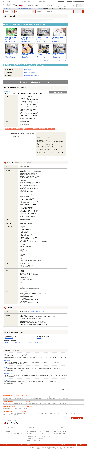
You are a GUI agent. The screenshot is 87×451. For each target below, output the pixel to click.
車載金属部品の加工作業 (9, 373)
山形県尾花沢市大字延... (10, 57)
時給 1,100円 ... (24, 39)
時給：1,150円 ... (9, 39)
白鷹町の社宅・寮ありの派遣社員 (31, 75)
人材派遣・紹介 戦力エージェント (60, 431)
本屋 (33, 403)
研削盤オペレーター (8, 380)
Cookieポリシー (53, 444)
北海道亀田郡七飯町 (25, 41)
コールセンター (10, 403)
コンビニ (57, 403)
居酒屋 (44, 403)
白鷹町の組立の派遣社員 (29, 72)
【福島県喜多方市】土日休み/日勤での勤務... (11, 38)
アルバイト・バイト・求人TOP (9, 8)
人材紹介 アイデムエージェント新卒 (35, 438)
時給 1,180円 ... (55, 39)
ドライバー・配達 (53, 398)
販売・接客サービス (7, 396)
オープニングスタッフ (35, 413)
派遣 (51, 413)
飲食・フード (15, 396)
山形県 (25, 8)
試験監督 (16, 403)
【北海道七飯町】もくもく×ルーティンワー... (27, 38)
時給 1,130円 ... (24, 56)
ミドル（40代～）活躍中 (8, 413)
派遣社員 (39, 338)
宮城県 (15, 408)
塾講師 (53, 403)
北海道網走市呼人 (56, 41)
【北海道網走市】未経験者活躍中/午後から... (59, 38)
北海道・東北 (20, 8)
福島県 (27, 408)
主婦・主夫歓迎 (18, 413)
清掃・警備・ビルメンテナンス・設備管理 (26, 398)
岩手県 (12, 408)
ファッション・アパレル (33, 396)
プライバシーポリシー (44, 444)
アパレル (40, 403)
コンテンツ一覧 (6, 414)
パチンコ (49, 403)
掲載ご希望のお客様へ (79, 1)
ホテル (70, 403)
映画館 (36, 403)
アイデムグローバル (31, 429)
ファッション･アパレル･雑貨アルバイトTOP (13, 433)
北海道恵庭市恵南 (25, 57)
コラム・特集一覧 (14, 414)
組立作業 (6, 367)
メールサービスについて (71, 444)
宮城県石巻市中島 (40, 41)
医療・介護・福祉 (12, 398)
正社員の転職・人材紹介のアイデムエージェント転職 (38, 436)
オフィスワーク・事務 (44, 396)
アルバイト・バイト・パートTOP (11, 429)
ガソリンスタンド (64, 403)
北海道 (4, 408)
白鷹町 (29, 8)
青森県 (8, 408)
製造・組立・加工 (9, 338)
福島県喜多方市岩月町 (10, 41)
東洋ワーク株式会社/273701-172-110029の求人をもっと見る (53, 61)
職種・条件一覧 (76, 413)
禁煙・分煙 (17, 342)
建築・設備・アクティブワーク (42, 398)
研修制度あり (45, 342)
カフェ (4, 403)
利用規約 (29, 444)
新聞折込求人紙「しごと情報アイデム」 (35, 433)
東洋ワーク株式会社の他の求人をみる (40, 311)
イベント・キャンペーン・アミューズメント (59, 396)
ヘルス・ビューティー (66, 398)
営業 (59, 398)
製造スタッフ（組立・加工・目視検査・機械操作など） (17, 354)
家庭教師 (26, 403)
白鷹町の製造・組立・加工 (37, 8)
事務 (30, 403)
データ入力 (21, 403)
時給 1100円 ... (39, 56)
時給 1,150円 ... (8, 56)
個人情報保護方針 (61, 444)
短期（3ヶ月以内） (45, 413)
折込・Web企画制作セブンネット (60, 433)
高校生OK (24, 413)
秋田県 (19, 408)
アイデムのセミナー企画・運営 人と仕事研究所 (37, 434)
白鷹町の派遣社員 (28, 69)
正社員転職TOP (7, 431)
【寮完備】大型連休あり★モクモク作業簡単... (27, 54)
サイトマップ (69, 1)
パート (28, 413)
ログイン (79, 5)
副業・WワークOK (57, 413)
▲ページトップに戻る (77, 418)
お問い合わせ (23, 444)
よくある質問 (61, 1)
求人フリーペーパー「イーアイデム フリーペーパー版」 (39, 431)
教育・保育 (5, 398)
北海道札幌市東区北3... (57, 57)
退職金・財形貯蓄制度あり (34, 342)
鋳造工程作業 (7, 360)
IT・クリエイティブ (74, 396)
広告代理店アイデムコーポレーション (61, 429)
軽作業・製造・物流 (23, 396)
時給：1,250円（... (40, 39)
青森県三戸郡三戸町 (41, 57)
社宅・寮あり (24, 342)
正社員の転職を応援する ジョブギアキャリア (36, 440)
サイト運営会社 (80, 444)
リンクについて (35, 444)
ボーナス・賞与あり (9, 342)
